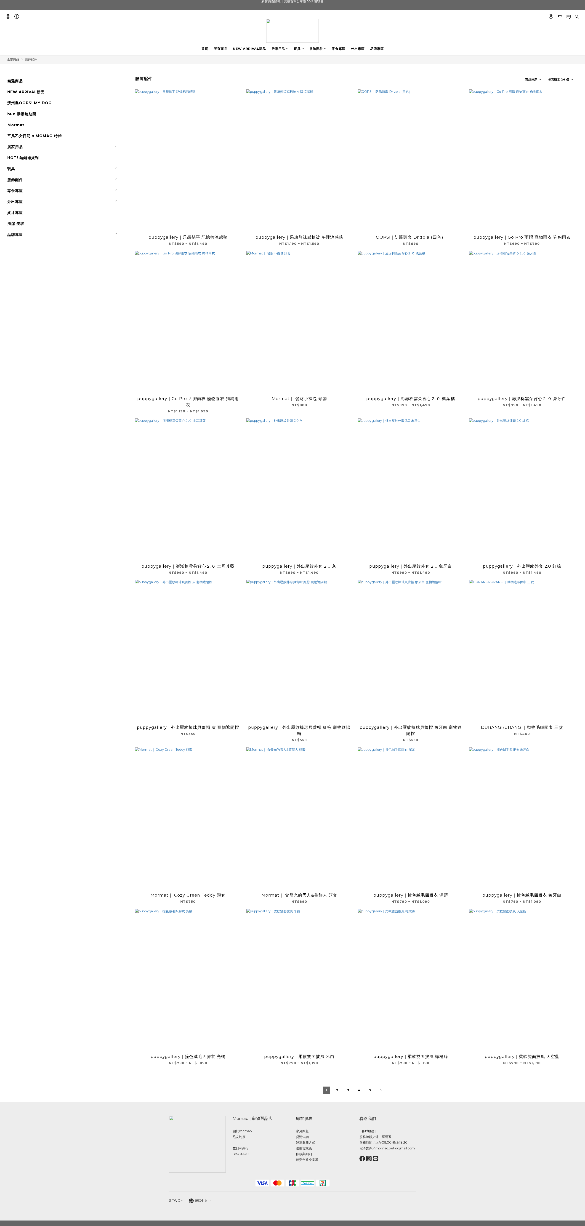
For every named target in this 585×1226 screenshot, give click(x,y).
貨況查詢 (302, 1137)
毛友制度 (239, 1137)
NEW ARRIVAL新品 (249, 49)
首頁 (204, 49)
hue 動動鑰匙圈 (21, 114)
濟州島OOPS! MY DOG (29, 103)
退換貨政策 (304, 1148)
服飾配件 (316, 49)
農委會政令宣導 (307, 1160)
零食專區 (339, 49)
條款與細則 (304, 1154)
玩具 (297, 49)
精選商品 (15, 81)
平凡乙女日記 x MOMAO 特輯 (34, 136)
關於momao (242, 1131)
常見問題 (302, 1131)
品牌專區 (377, 49)
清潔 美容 (15, 224)
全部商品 (13, 59)
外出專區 (358, 49)
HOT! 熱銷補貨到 (23, 158)
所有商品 (220, 49)
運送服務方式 (305, 1143)
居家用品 (278, 49)
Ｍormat (15, 125)
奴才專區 (15, 213)
